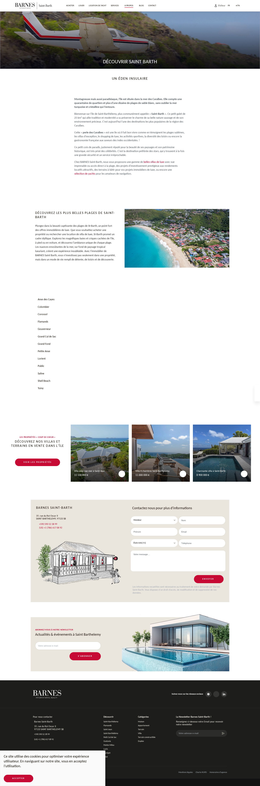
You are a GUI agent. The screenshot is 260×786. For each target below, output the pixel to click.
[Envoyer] (223, 733)
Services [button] (115, 6)
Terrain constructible (146, 737)
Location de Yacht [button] (97, 6)
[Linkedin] (224, 694)
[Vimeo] (216, 694)
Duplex (141, 741)
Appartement (143, 726)
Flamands (107, 726)
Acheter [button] (70, 6)
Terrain (141, 729)
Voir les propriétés (37, 462)
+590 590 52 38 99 (48, 524)
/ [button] (238, 6)
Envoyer (208, 579)
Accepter (18, 778)
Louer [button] (81, 6)
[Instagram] (208, 694)
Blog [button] (141, 6)
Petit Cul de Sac (110, 737)
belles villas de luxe (154, 162)
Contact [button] (152, 6)
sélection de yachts (84, 173)
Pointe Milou (109, 745)
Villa (140, 733)
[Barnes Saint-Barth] (33, 5)
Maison (141, 722)
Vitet (106, 757)
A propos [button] (129, 6)
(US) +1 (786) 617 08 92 (50, 528)
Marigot (107, 753)
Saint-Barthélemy (111, 722)
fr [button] (229, 6)
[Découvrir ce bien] (122, 474)
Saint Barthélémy (111, 733)
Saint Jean (108, 729)
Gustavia (107, 741)
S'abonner (85, 656)
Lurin (106, 749)
